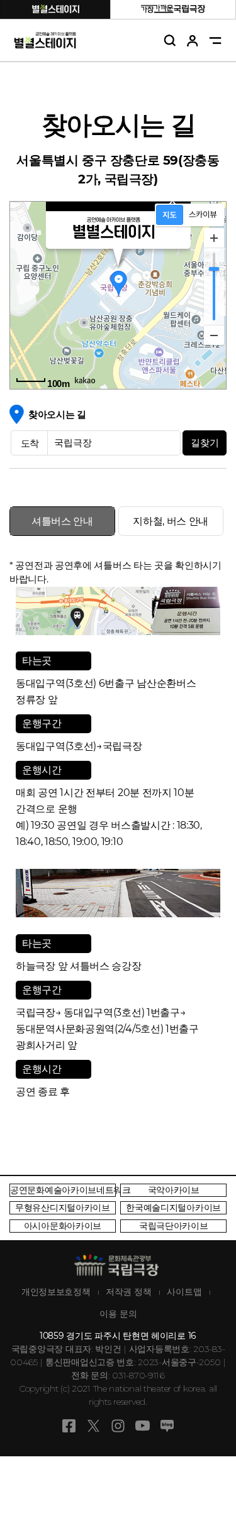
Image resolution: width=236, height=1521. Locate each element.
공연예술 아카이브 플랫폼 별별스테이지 (45, 40)
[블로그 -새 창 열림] (167, 1430)
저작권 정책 (128, 1291)
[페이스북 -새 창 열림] (69, 1430)
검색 (170, 40)
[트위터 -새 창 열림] (93, 1430)
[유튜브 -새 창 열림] (142, 1430)
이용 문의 (118, 1313)
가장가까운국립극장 (173, 9)
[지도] (169, 215)
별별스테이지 (55, 9)
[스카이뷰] (203, 215)
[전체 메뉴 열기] (215, 40)
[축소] (214, 335)
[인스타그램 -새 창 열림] (118, 1430)
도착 (30, 443)
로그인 (192, 40)
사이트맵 (184, 1291)
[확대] (214, 238)
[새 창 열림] (62, 1190)
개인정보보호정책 (56, 1291)
